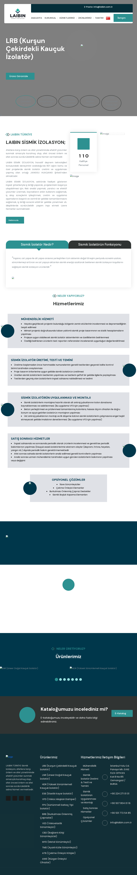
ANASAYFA (36, 18)
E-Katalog (121, 713)
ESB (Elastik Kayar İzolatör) (57, 793)
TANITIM (99, 18)
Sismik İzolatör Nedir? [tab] (37, 244)
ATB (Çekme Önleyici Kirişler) (59, 853)
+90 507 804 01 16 (120, 803)
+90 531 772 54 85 (120, 813)
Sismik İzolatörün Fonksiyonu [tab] (99, 244)
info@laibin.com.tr (103, 6)
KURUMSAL (50, 18)
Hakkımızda (14, 220)
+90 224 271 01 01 (119, 793)
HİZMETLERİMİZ (67, 18)
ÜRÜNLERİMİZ (85, 18)
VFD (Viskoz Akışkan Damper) (59, 799)
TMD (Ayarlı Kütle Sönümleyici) (59, 847)
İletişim (122, 17)
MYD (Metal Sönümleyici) (56, 842)
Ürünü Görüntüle (19, 76)
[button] (56, 679)
